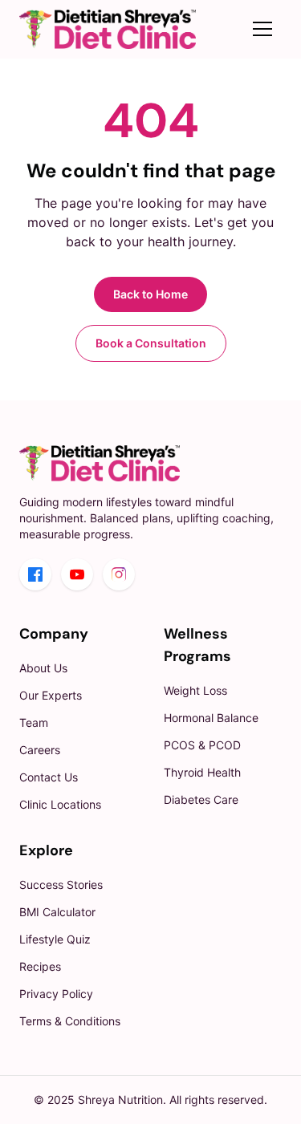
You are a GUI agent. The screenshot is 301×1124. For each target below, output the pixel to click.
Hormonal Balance (211, 717)
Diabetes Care (201, 799)
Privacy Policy (56, 993)
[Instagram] (119, 574)
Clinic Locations (60, 804)
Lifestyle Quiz (55, 939)
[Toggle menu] (262, 29)
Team (33, 722)
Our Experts (50, 695)
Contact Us (48, 777)
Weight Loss (195, 690)
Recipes (40, 966)
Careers (39, 750)
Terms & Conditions (69, 1021)
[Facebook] (35, 574)
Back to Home (150, 294)
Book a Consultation (151, 343)
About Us (43, 668)
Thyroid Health (202, 772)
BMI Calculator (57, 912)
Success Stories (61, 884)
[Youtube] (77, 574)
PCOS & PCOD (202, 745)
